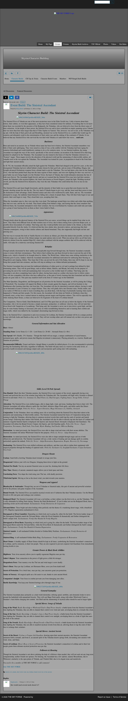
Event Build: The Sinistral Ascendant (33, 105)
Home (7, 78)
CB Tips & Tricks (32, 78)
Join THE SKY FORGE (11, 667)
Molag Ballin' (19, 108)
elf (11, 672)
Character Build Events (49, 78)
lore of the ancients (47, 672)
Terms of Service (119, 697)
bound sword (37, 672)
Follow (23, 102)
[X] (5, 73)
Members (63, 78)
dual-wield (20, 672)
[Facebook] (17, 73)
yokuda (14, 672)
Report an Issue (104, 697)
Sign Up (117, 2)
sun (27, 672)
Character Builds (17, 78)
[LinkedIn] (11, 73)
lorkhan (31, 672)
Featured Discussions (24, 91)
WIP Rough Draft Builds (77, 78)
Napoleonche (14, 682)
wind (24, 672)
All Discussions (8, 91)
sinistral (7, 672)
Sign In (124, 2)
